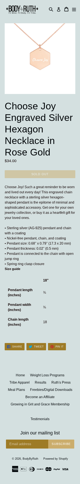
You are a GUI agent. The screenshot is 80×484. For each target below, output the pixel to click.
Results (40, 382)
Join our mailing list (40, 433)
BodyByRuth (30, 458)
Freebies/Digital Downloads (51, 390)
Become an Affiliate (40, 397)
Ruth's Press (61, 382)
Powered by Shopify (55, 458)
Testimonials (40, 419)
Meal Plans (16, 390)
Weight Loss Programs (47, 375)
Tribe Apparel (19, 382)
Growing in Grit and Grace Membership (40, 404)
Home (20, 375)
